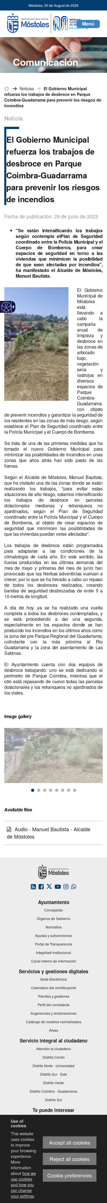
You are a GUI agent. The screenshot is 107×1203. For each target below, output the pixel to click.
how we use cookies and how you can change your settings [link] (23, 1184)
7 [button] (68, 790)
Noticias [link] (27, 88)
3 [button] (44, 790)
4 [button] (50, 790)
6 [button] (62, 790)
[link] (6, 307)
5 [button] (56, 790)
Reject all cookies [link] (70, 1158)
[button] (88, 24)
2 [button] (38, 790)
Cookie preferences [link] (69, 1175)
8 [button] (74, 790)
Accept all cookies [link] (69, 1142)
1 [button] (32, 790)
